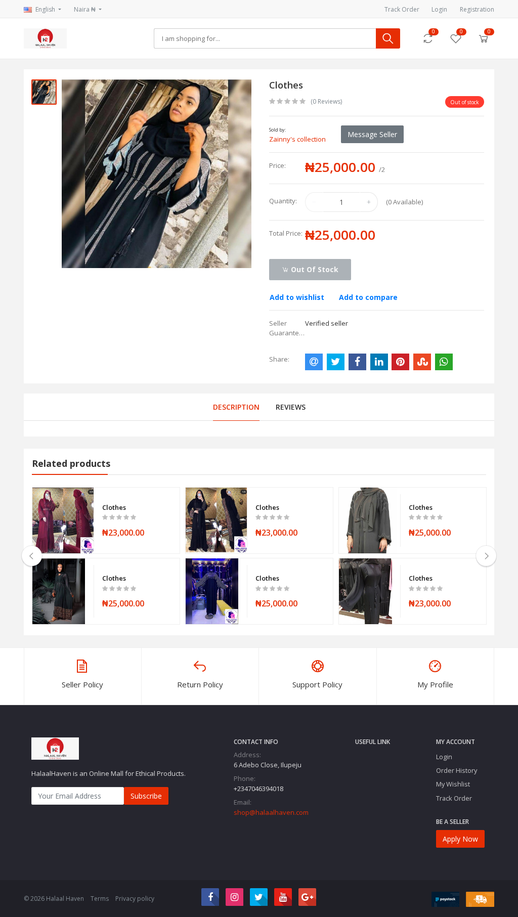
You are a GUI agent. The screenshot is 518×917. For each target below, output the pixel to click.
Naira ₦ (85, 9)
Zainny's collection (297, 139)
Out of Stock (313, 269)
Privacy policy (134, 898)
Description (236, 407)
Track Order (401, 9)
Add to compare (368, 297)
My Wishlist (453, 784)
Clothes (114, 507)
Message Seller (372, 134)
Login (439, 9)
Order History (456, 770)
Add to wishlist (297, 297)
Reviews (291, 407)
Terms (100, 898)
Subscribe (146, 796)
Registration (477, 9)
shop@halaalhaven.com (271, 812)
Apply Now (460, 839)
